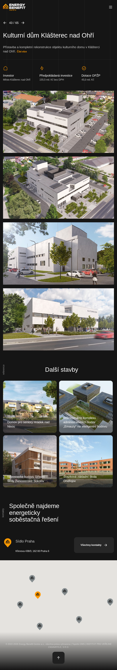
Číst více (22, 51)
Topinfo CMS (78, 644)
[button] (38, 595)
